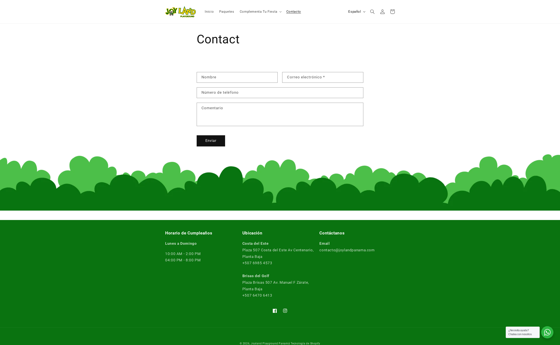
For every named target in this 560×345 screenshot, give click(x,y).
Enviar (210, 141)
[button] (260, 11)
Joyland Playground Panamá (270, 343)
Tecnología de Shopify (305, 343)
